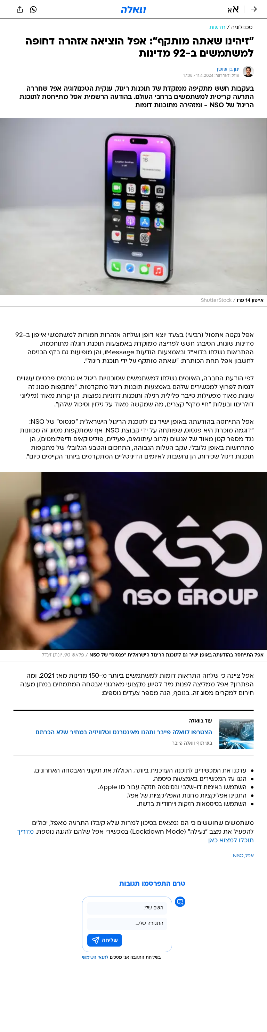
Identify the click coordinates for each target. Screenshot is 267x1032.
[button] (233, 9)
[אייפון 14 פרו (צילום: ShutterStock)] (133, 212)
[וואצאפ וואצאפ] (33, 9)
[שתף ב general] (20, 9)
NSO (238, 856)
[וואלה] (133, 9)
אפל (249, 856)
